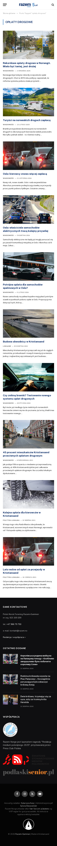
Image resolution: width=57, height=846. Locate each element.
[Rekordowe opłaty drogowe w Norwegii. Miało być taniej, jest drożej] (28, 45)
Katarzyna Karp (27, 803)
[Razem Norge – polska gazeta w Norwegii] (28, 4)
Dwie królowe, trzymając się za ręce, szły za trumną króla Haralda (35, 699)
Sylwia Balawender (28, 806)
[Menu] (5, 4)
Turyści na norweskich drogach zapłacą (27, 120)
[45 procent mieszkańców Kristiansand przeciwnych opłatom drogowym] (28, 434)
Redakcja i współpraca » (14, 637)
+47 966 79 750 (13, 624)
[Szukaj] (52, 4)
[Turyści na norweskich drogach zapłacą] (28, 102)
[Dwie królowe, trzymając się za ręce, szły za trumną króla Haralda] (10, 700)
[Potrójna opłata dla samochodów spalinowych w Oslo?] (28, 266)
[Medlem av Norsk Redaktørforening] (28, 824)
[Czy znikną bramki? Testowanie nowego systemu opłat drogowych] (28, 377)
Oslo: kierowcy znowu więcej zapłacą (25, 173)
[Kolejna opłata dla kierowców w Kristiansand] (28, 494)
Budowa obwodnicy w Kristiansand (23, 341)
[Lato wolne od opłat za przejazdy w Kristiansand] (28, 551)
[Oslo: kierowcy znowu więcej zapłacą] (28, 155)
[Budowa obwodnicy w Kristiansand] (28, 323)
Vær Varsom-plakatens (39, 809)
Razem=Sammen (22, 834)
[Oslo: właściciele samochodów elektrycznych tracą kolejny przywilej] (28, 209)
